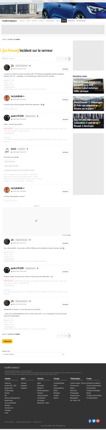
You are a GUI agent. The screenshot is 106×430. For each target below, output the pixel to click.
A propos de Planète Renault (23, 422)
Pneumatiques (74, 393)
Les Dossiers (41, 400)
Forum (64, 21)
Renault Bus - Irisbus (43, 403)
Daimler (56, 398)
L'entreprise (40, 385)
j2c (12, 65)
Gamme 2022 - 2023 (10, 385)
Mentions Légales (9, 422)
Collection (8, 383)
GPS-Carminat (10, 161)
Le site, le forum (14, 39)
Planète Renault (38, 1)
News (58, 21)
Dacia (55, 385)
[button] (7, 67)
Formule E (24, 388)
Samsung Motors (59, 388)
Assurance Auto (75, 395)
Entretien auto (74, 385)
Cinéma (72, 388)
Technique (8, 410)
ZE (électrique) (9, 390)
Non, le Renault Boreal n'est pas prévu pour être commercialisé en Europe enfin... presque (87, 86)
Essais (6, 413)
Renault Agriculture (43, 390)
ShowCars (7, 405)
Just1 (14, 149)
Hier (6, 395)
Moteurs (7, 393)
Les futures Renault (10, 403)
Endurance (24, 385)
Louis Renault (41, 398)
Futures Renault (91, 388)
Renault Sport (9, 388)
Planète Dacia (53, 1)
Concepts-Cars (9, 408)
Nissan (56, 390)
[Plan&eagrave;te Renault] (12, 367)
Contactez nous (37, 422)
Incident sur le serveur (27, 50)
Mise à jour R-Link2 (11, 166)
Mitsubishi (57, 393)
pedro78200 (17, 116)
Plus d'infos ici (9, 133)
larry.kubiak (17, 96)
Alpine (39, 383)
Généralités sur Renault (93, 383)
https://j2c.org (9, 87)
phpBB (49, 426)
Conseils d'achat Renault (94, 385)
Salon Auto (73, 390)
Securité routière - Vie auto (78, 383)
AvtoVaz (56, 395)
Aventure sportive (42, 395)
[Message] (11, 69)
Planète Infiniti (68, 1)
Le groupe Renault (59, 383)
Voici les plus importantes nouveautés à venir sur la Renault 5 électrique (86, 123)
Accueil (4, 39)
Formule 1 (24, 383)
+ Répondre (7, 341)
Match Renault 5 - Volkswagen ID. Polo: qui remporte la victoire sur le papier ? (88, 105)
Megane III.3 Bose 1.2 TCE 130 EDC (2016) (19, 170)
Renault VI (40, 388)
